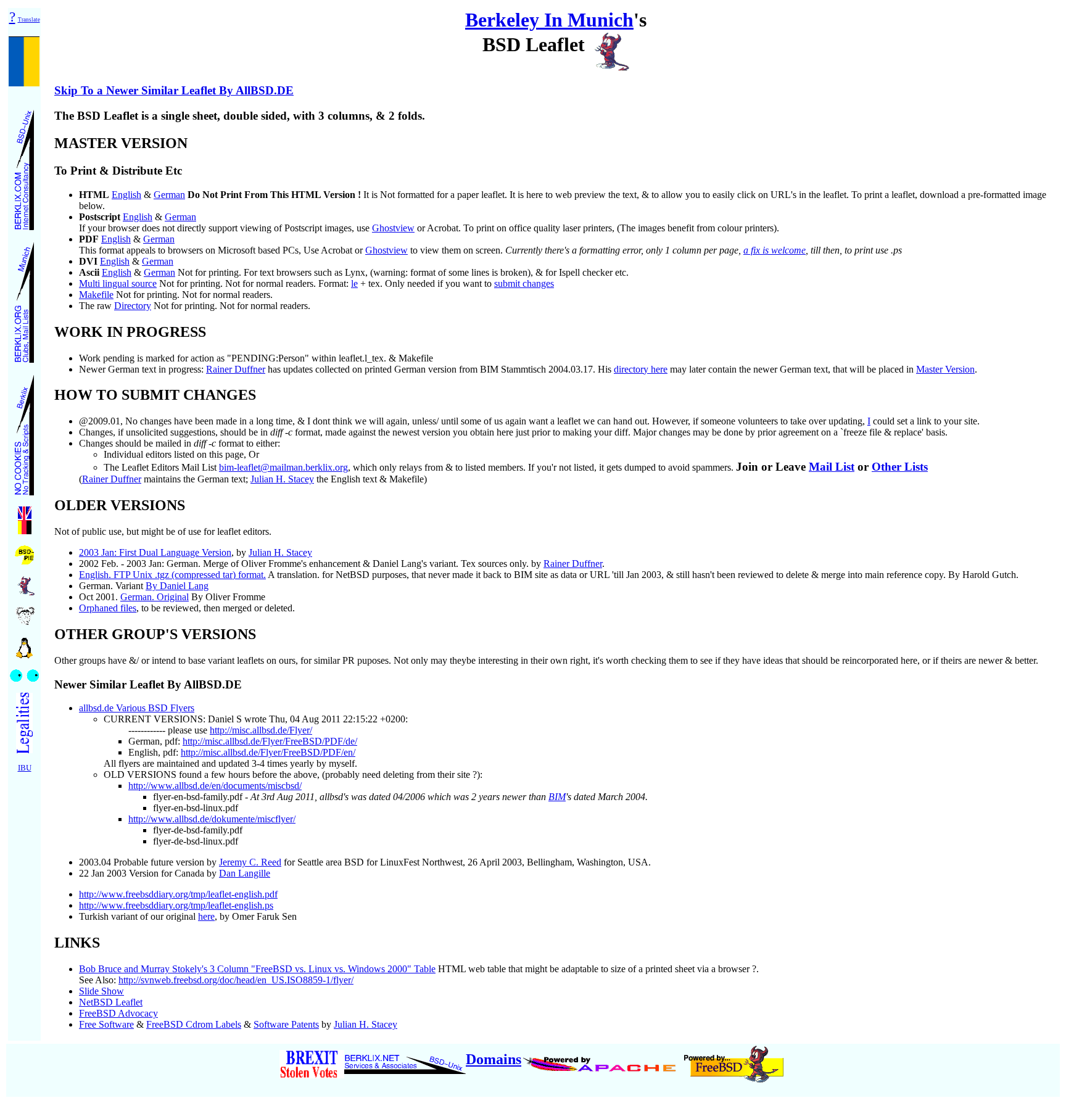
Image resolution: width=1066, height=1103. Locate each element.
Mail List (831, 466)
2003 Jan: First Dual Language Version (155, 552)
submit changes (524, 283)
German (169, 194)
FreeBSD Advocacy (118, 1013)
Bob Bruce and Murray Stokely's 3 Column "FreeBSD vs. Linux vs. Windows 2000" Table (257, 969)
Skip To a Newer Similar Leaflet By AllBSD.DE (174, 90)
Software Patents (286, 1024)
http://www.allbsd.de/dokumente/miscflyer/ (211, 819)
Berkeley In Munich (549, 20)
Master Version (945, 369)
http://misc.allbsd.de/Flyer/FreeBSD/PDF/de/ (270, 741)
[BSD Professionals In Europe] (24, 552)
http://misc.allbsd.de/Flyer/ (261, 730)
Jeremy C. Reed (250, 862)
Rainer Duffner (235, 369)
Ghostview (393, 228)
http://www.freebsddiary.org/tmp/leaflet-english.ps (176, 905)
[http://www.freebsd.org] (734, 1059)
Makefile (96, 294)
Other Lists (900, 466)
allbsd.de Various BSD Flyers (136, 708)
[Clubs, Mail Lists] (24, 299)
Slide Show (101, 991)
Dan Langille (244, 873)
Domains (493, 1059)
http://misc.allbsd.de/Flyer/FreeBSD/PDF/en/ (268, 752)
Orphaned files (107, 608)
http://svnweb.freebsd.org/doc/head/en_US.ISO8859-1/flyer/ (235, 980)
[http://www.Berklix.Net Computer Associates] (405, 1059)
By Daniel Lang (177, 585)
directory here (640, 369)
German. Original (154, 597)
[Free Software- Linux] (25, 643)
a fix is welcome (774, 250)
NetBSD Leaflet (111, 1002)
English (126, 194)
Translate (29, 20)
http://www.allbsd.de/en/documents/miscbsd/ (215, 785)
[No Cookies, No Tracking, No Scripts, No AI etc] (24, 431)
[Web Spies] (24, 672)
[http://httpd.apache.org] (601, 1059)
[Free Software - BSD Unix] (25, 582)
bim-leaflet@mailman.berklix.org (283, 467)
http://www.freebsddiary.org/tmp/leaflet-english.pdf (178, 894)
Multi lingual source (118, 283)
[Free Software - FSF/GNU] (25, 612)
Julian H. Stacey (282, 479)
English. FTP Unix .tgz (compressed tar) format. (172, 574)
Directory (132, 305)
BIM (557, 796)
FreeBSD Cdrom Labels (193, 1024)
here (206, 916)
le (354, 283)
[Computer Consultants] (24, 166)
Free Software (106, 1024)
